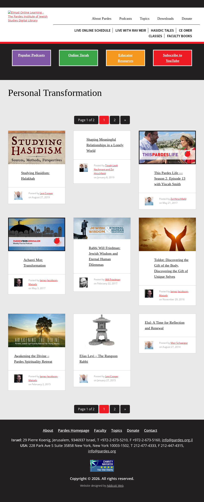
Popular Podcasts (31, 55)
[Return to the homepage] (28, 16)
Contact (150, 430)
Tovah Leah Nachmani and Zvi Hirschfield (106, 169)
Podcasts (125, 18)
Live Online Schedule (93, 30)
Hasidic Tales (162, 30)
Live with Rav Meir (131, 30)
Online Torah (78, 55)
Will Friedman (112, 279)
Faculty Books (179, 36)
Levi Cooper (46, 193)
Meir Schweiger (179, 343)
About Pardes (101, 18)
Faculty (100, 430)
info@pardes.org (102, 451)
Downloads (165, 18)
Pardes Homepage (73, 430)
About (48, 430)
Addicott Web (115, 485)
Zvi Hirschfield (178, 199)
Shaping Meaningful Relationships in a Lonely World (105, 145)
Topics (144, 18)
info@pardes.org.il (177, 440)
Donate (187, 18)
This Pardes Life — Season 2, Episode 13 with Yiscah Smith (169, 178)
